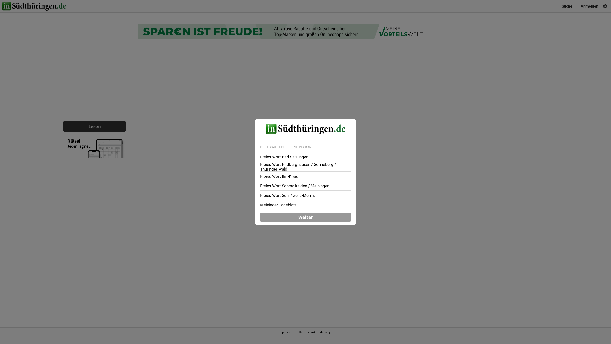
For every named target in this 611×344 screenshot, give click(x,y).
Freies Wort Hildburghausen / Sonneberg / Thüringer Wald (298, 167)
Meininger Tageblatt (278, 205)
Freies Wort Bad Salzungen (284, 157)
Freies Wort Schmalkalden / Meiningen (294, 185)
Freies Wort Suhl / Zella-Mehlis (287, 195)
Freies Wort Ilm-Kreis (279, 176)
